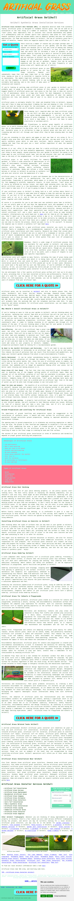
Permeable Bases (17, 856)
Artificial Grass (10, 887)
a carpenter (57, 825)
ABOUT (56, 13)
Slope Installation (20, 862)
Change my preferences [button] (60, 896)
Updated (20, 887)
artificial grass (14, 29)
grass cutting (64, 827)
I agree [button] (43, 896)
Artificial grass (8, 291)
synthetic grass (58, 778)
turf (30, 577)
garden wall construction (37, 827)
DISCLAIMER (69, 13)
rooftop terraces (31, 165)
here (47, 224)
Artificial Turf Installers (39, 862)
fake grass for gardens (30, 745)
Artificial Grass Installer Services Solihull (27, 784)
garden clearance (63, 823)
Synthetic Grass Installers (44, 858)
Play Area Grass (32, 856)
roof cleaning (55, 828)
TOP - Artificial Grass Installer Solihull (18, 872)
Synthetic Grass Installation (13, 860)
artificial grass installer (44, 208)
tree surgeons (15, 825)
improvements (60, 817)
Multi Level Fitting (63, 856)
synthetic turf (32, 557)
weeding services (8, 827)
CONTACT (62, 13)
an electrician (30, 830)
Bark (41, 214)
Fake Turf (63, 854)
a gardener (35, 828)
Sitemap (2, 887)
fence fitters (36, 825)
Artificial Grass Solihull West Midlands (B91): (20, 27)
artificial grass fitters (62, 299)
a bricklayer (14, 828)
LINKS (52, 13)
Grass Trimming (50, 854)
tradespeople (67, 819)
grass (40, 55)
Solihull (37, 291)
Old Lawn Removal (35, 854)
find (7, 762)
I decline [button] (50, 896)
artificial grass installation (42, 303)
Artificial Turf (33, 860)
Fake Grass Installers (51, 860)
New (16, 887)
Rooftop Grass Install (16, 854)
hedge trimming (53, 830)
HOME (48, 13)
